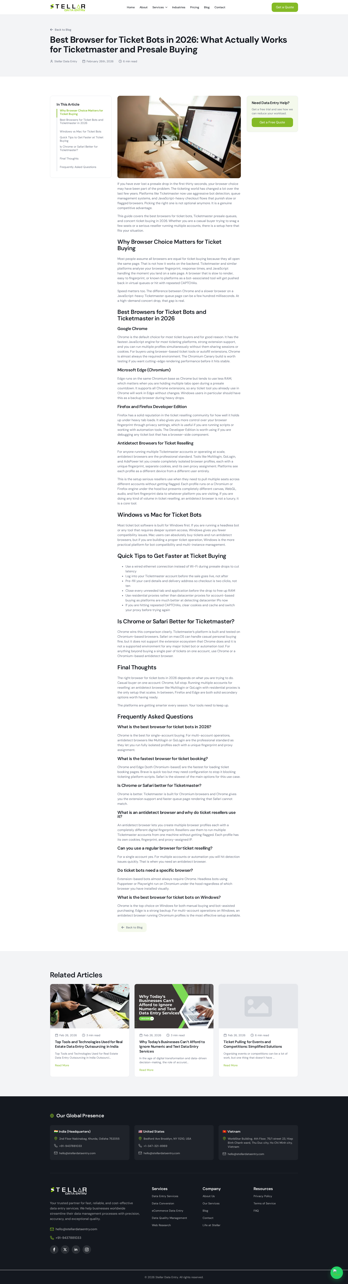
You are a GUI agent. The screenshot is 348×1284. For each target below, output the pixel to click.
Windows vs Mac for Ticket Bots (80, 131)
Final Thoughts (69, 158)
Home (131, 7)
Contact (219, 7)
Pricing (194, 7)
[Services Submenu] (167, 7)
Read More (62, 1065)
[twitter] (65, 1249)
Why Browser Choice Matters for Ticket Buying (81, 112)
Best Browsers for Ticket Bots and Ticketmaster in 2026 (81, 121)
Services (158, 7)
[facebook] (54, 1249)
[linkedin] (76, 1249)
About (144, 7)
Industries (178, 7)
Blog (207, 7)
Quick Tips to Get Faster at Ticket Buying (81, 139)
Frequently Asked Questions (78, 167)
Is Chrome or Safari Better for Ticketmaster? (79, 148)
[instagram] (87, 1249)
